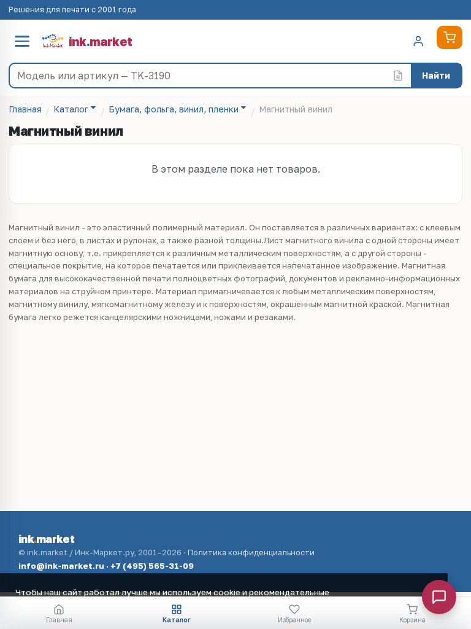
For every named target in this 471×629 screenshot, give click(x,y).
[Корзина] (449, 37)
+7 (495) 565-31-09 (152, 566)
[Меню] (22, 41)
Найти (436, 75)
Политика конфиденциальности (251, 552)
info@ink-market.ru (61, 566)
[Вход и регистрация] (418, 41)
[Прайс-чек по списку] (398, 75)
